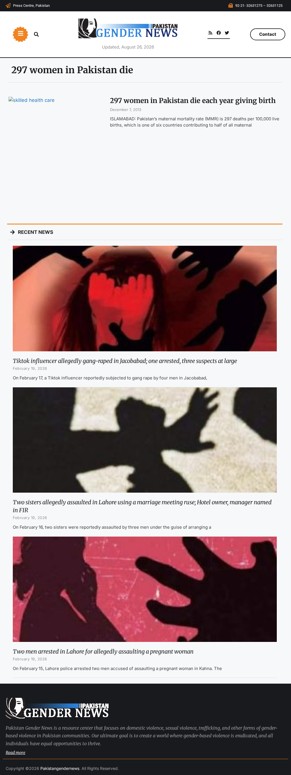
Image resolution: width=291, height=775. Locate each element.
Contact (267, 34)
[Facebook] (219, 33)
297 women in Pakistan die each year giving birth (193, 100)
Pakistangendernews (59, 768)
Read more (15, 752)
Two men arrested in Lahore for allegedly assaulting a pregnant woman (103, 651)
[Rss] (210, 33)
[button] (36, 34)
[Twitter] (227, 33)
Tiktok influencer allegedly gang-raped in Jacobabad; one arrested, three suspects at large (125, 360)
